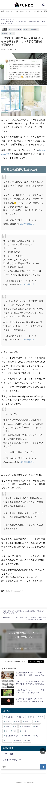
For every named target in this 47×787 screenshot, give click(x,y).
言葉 (17, 721)
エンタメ (9, 11)
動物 (7, 726)
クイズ (8, 740)
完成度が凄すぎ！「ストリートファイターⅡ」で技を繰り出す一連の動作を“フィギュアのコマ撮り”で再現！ (23, 618)
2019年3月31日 (27, 224)
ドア (27, 29)
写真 (36, 726)
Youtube (27, 736)
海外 (14, 731)
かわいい (28, 721)
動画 (28, 740)
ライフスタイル (37, 11)
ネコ (41, 717)
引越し (35, 29)
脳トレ (18, 740)
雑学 (2, 11)
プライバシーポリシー (12, 760)
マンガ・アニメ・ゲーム (22, 11)
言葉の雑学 (26, 726)
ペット (24, 731)
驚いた (4, 29)
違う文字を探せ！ (12, 736)
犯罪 (6, 33)
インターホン (16, 29)
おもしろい (10, 717)
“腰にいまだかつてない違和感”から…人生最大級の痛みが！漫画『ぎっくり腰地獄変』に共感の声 (23, 611)
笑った (21, 717)
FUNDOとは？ (9, 754)
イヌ (37, 736)
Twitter (8, 721)
